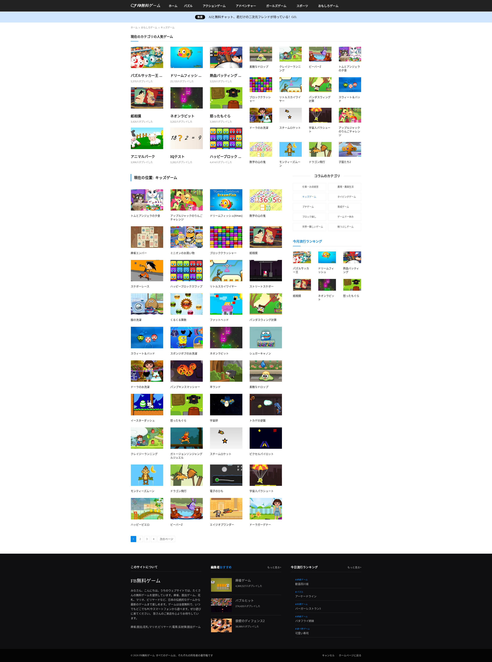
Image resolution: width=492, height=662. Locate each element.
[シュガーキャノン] (265, 337)
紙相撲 (136, 116)
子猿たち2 (345, 162)
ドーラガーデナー (260, 524)
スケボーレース (140, 286)
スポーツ (302, 6)
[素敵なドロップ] (260, 54)
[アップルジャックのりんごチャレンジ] (350, 115)
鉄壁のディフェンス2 (250, 621)
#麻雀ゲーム (301, 579)
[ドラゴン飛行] (320, 149)
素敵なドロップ (258, 66)
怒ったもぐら (220, 116)
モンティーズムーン (142, 491)
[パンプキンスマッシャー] (186, 371)
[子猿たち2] (350, 149)
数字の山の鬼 (257, 162)
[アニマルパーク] (147, 138)
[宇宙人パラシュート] (320, 115)
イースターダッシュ (143, 420)
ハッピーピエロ (140, 524)
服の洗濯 (136, 320)
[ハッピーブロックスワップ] (226, 138)
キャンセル (328, 655)
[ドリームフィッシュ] (186, 57)
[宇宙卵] (226, 404)
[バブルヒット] (221, 605)
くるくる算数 (178, 320)
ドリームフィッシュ (326, 270)
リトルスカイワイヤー (223, 286)
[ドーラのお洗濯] (260, 115)
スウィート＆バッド (143, 353)
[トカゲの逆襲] (265, 404)
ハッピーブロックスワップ (186, 286)
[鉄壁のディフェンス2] (221, 625)
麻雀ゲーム (243, 580)
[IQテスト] (186, 138)
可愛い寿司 (302, 633)
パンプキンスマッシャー (185, 387)
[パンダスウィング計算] (320, 84)
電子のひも (216, 491)
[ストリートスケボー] (265, 270)
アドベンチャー (246, 6)
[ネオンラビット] (186, 98)
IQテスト (177, 156)
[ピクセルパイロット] (265, 438)
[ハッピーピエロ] (147, 508)
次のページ (166, 539)
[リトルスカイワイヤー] (290, 84)
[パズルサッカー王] (147, 57)
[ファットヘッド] (226, 304)
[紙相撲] (147, 98)
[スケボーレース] (147, 270)
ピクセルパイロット (261, 454)
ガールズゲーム (276, 6)
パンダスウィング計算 (263, 320)
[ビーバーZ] (320, 54)
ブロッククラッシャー (223, 253)
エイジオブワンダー (222, 524)
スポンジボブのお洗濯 (183, 353)
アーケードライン (306, 596)
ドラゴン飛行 (317, 162)
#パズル (299, 591)
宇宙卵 (214, 420)
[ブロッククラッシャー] (260, 84)
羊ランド (215, 387)
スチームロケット (290, 127)
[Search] (359, 6)
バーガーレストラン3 (308, 608)
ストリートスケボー (261, 286)
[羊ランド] (226, 371)
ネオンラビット (182, 116)
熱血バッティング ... (225, 75)
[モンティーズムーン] (290, 149)
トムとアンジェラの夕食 (145, 215)
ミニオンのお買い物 (182, 253)
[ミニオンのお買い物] (186, 237)
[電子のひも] (226, 475)
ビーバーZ (315, 66)
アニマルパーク (143, 156)
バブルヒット (244, 600)
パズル (188, 6)
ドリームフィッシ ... (185, 75)
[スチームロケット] (290, 115)
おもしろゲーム (328, 6)
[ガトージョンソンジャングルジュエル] (186, 438)
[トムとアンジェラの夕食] (350, 54)
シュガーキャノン (260, 353)
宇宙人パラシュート (261, 491)
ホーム (173, 6)
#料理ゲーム (301, 604)
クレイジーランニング (144, 454)
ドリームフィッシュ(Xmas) (226, 215)
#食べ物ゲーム (302, 628)
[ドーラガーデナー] (265, 508)
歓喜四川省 (302, 584)
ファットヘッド (219, 320)
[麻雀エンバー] (147, 237)
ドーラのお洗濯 (258, 127)
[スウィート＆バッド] (350, 84)
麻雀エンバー (139, 253)
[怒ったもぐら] (226, 98)
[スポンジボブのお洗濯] (186, 337)
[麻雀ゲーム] (221, 585)
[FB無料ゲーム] (145, 6)
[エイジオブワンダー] (226, 508)
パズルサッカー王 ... (146, 75)
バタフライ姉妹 (304, 621)
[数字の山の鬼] (260, 149)
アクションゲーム (214, 6)
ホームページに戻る (350, 655)
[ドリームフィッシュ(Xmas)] (226, 200)
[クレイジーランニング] (290, 54)
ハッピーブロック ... (225, 156)
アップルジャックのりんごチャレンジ (349, 131)
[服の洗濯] (147, 304)
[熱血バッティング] (226, 57)
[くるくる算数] (186, 304)
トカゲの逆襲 (257, 420)
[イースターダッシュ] (147, 404)
